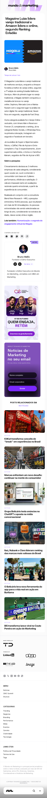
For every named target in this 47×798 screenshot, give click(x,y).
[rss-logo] (18, 676)
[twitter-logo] (8, 676)
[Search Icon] (34, 791)
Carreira (6, 730)
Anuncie (6, 697)
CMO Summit (8, 693)
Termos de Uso (9, 754)
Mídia (5, 724)
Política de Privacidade (11, 751)
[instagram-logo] (4, 676)
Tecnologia (7, 737)
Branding (6, 717)
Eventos (6, 727)
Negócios (6, 714)
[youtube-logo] (15, 676)
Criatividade (7, 734)
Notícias (6, 690)
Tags (5, 758)
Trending (6, 711)
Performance (8, 721)
